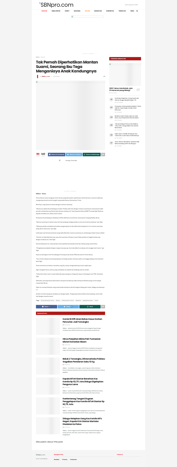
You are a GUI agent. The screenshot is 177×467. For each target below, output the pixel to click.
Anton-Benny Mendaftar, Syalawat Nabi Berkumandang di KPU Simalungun (127, 142)
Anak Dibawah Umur (47, 300)
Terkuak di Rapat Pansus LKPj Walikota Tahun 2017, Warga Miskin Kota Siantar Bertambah (126, 125)
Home (37, 57)
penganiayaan (88, 300)
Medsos (78, 300)
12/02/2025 (67, 387)
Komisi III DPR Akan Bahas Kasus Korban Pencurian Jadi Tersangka (82, 320)
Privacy (64, 459)
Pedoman (73, 459)
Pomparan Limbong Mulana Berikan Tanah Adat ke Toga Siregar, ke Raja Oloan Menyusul (128, 108)
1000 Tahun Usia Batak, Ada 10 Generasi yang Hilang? (121, 89)
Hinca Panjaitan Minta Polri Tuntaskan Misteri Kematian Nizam (82, 340)
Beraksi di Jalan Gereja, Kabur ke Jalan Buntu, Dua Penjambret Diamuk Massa (126, 117)
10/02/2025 (67, 427)
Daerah (43, 57)
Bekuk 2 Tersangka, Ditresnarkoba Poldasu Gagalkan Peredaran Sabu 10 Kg (84, 360)
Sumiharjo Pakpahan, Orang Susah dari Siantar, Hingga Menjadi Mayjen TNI (127, 99)
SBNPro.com (46, 76)
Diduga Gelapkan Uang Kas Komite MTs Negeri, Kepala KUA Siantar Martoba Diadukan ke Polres (82, 421)
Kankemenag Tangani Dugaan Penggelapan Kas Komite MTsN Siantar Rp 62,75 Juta (83, 401)
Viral (96, 300)
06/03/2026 (67, 325)
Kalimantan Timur (68, 300)
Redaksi (56, 459)
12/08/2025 (67, 364)
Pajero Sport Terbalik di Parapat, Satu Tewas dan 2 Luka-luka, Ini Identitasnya (127, 135)
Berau (58, 300)
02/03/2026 (67, 345)
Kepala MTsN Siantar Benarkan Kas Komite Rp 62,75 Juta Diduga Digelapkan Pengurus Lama (83, 381)
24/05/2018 (56, 76)
